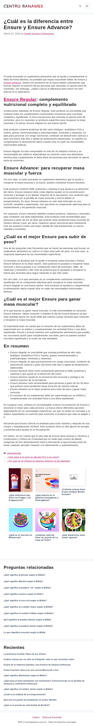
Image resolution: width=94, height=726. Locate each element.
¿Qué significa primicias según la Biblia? (24, 575)
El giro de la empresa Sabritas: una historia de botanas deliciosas (37, 665)
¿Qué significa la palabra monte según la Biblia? (28, 626)
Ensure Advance (12, 83)
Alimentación (14, 453)
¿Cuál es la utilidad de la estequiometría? (25, 694)
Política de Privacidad (52, 717)
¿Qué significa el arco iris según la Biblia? (25, 600)
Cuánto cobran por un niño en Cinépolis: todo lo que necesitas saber (39, 659)
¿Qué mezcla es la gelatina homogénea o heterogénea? (47, 497)
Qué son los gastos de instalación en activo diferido (30, 700)
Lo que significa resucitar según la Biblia (24, 632)
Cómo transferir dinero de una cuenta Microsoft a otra (31, 670)
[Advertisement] (47, 57)
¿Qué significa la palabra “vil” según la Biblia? (27, 588)
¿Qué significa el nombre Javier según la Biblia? (28, 689)
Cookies (36, 717)
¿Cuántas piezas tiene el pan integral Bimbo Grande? (73, 492)
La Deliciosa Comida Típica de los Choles (25, 654)
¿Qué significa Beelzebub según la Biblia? (25, 675)
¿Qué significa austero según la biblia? (24, 594)
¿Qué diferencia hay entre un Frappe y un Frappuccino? (20, 497)
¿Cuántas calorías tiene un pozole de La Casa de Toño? (46, 537)
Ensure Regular (20, 99)
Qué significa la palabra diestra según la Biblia (27, 620)
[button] (80, 6)
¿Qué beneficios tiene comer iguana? (73, 536)
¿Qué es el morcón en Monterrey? (20, 536)
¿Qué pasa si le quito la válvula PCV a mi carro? (33, 457)
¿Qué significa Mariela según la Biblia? (23, 581)
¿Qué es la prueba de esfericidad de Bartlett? (27, 705)
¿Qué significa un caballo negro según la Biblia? (28, 607)
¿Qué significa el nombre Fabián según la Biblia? (29, 613)
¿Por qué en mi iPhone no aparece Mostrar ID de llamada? (38, 461)
